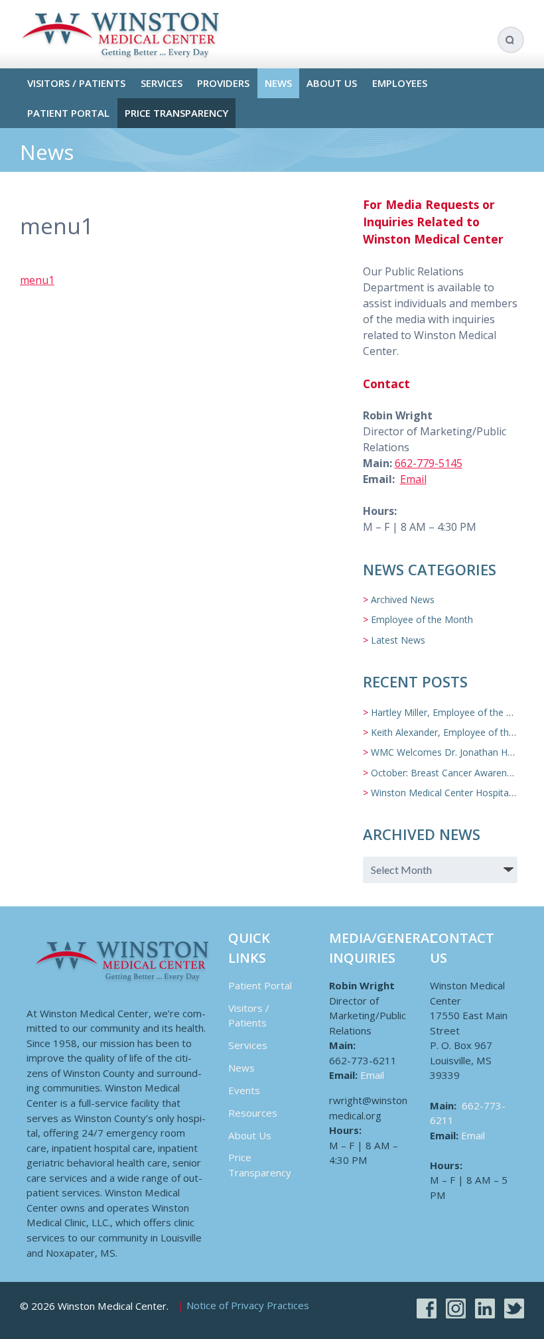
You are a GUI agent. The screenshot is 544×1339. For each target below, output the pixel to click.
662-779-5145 (428, 463)
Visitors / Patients (76, 83)
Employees (399, 83)
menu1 (37, 280)
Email (413, 479)
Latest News (398, 640)
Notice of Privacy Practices (247, 1305)
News (278, 83)
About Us (331, 83)
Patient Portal (68, 112)
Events (244, 1090)
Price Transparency (176, 112)
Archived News (403, 599)
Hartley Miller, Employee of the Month (453, 712)
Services (161, 83)
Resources (252, 1112)
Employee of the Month (422, 619)
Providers (223, 83)
